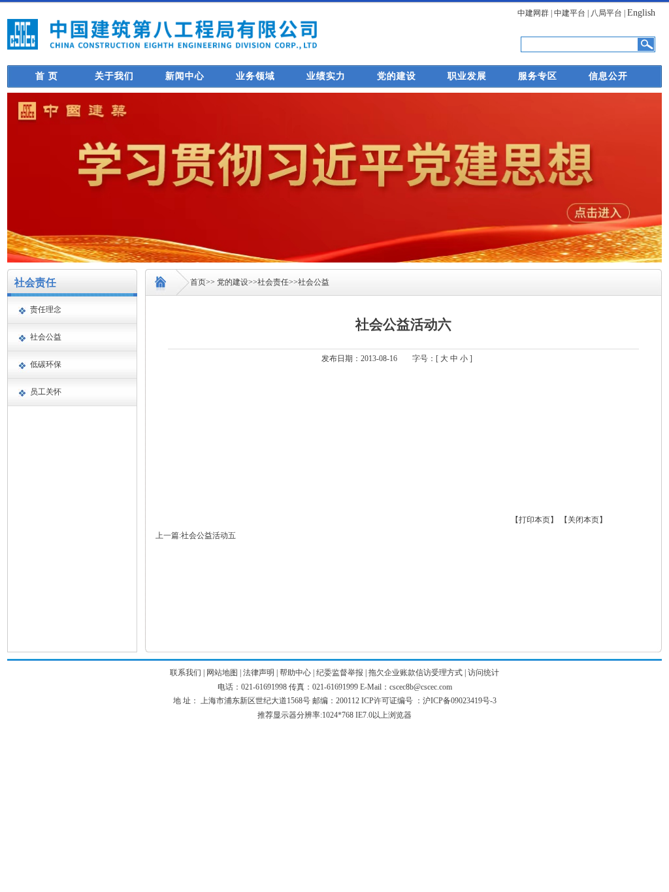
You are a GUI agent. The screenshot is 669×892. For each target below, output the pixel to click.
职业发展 (467, 76)
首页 (198, 282)
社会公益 (45, 337)
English (641, 13)
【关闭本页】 (583, 519)
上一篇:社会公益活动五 (195, 535)
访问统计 (483, 672)
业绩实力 (326, 76)
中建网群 (533, 13)
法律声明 (258, 672)
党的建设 (396, 76)
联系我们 (185, 672)
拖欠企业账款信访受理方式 (415, 672)
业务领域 (255, 76)
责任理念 (45, 309)
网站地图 (222, 672)
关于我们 (114, 76)
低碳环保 (45, 364)
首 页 (46, 76)
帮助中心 (295, 672)
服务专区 (537, 76)
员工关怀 (45, 391)
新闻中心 (184, 76)
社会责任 (273, 282)
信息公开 (608, 76)
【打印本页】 (534, 519)
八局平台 (606, 13)
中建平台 (569, 13)
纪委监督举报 (339, 672)
